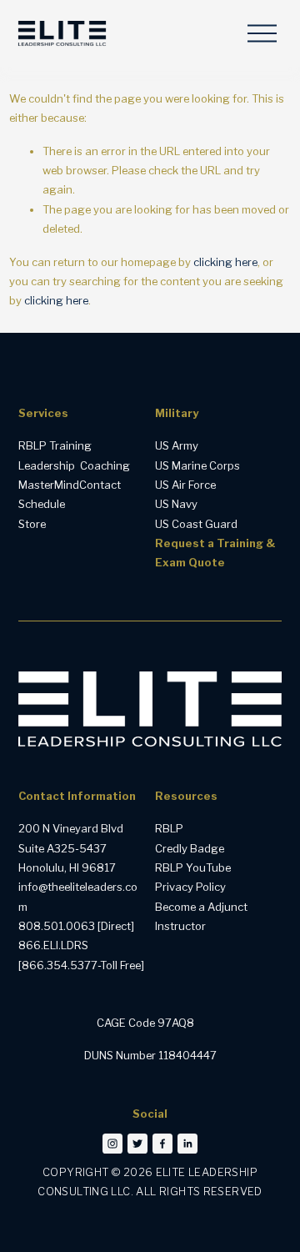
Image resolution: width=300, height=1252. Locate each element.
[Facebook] (162, 1144)
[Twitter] (138, 1144)
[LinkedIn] (188, 1144)
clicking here (225, 262)
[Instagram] (112, 1144)
